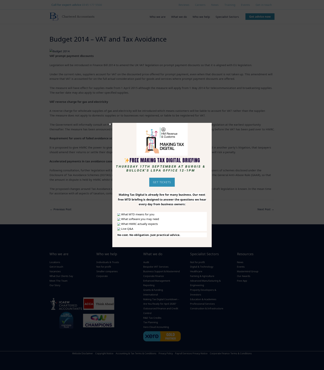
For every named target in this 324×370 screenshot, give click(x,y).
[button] (110, 124)
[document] (162, 185)
